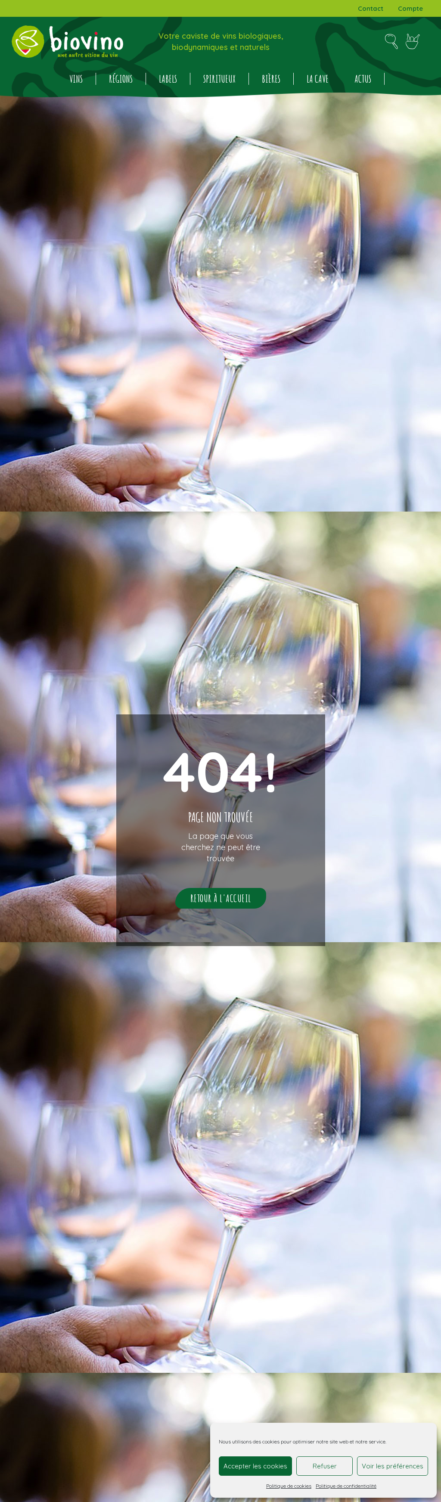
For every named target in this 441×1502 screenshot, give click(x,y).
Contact (370, 8)
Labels (168, 79)
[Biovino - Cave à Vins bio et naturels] (67, 41)
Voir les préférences (392, 1466)
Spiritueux (219, 79)
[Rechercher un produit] (391, 42)
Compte (410, 8)
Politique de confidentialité (346, 1486)
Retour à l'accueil (220, 898)
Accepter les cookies (255, 1466)
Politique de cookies (288, 1486)
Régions (121, 79)
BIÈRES (271, 79)
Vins (76, 79)
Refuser (325, 1466)
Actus (362, 79)
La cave (318, 79)
